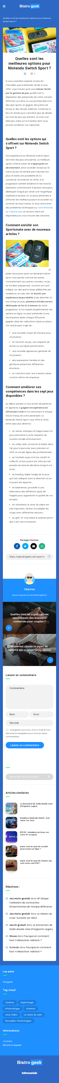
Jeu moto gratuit (19, 898)
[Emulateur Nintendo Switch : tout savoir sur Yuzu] (11, 822)
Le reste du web (33, 1014)
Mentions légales (12, 1045)
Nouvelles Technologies (18, 1020)
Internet (30, 1008)
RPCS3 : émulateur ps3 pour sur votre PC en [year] (34, 833)
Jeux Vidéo (12, 31)
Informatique (12, 1008)
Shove (13, 936)
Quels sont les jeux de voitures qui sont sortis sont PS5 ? (36, 862)
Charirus (29, 589)
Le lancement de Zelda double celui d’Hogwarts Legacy (36, 805)
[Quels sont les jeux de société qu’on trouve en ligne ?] (11, 851)
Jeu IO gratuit (17, 925)
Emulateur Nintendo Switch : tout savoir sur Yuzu (35, 819)
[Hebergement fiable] (29, 1074)
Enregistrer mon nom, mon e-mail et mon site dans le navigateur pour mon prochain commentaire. (28, 733)
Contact (7, 1041)
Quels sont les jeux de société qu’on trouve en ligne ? (34, 848)
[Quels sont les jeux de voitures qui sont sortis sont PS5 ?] (11, 865)
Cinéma (9, 1002)
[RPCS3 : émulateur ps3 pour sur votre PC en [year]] (11, 837)
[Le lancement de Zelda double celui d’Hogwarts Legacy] (11, 808)
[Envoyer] (49, 776)
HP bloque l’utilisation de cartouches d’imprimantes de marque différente (30, 902)
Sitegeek (8, 981)
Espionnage (27, 1002)
